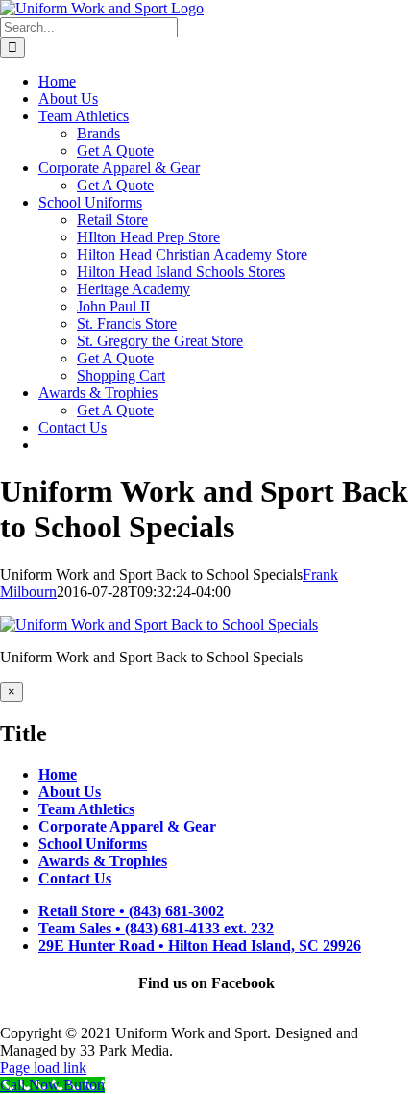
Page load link (43, 1067)
